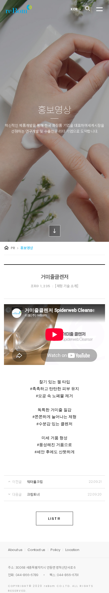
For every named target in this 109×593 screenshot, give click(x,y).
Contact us (36, 549)
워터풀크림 (35, 481)
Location (72, 549)
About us (15, 549)
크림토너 (33, 494)
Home (6, 248)
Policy (55, 549)
